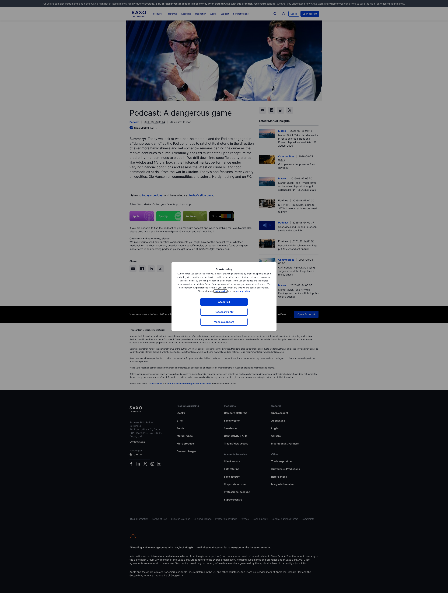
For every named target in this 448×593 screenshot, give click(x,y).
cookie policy (220, 291)
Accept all (224, 301)
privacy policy (243, 291)
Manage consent (224, 321)
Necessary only (224, 311)
